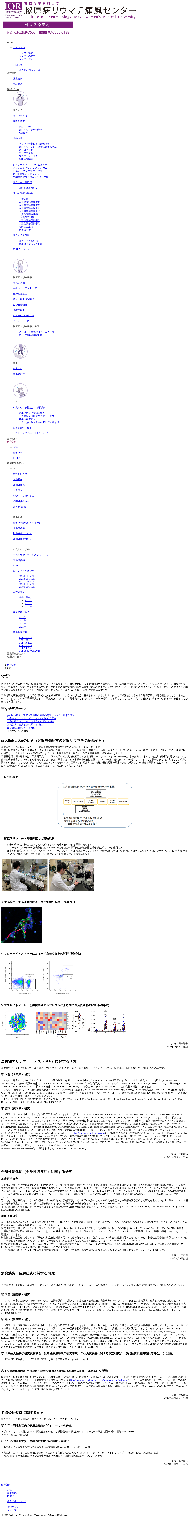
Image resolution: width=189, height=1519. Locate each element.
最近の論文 (19, 592)
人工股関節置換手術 (29, 205)
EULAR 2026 (25, 637)
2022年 (28, 603)
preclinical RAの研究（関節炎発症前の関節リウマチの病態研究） (41, 715)
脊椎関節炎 (19, 310)
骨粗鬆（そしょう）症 (31, 243)
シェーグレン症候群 (23, 315)
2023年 (28, 600)
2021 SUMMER (27, 581)
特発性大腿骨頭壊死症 (31, 335)
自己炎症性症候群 (22, 427)
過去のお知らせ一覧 (29, 70)
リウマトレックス (28, 156)
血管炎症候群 (20, 304)
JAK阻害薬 (19, 174)
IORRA (17, 458)
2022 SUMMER (27, 578)
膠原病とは (19, 283)
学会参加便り (20, 632)
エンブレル (31, 164)
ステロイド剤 (26, 150)
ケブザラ (27, 171)
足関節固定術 (26, 226)
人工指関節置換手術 (29, 220)
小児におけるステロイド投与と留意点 (39, 422)
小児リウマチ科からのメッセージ (30, 555)
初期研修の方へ (21, 501)
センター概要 (26, 53)
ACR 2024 (24, 640)
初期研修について (22, 533)
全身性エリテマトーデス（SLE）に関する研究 (31, 718)
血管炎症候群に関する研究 (21, 727)
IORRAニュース (21, 249)
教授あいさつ (20, 474)
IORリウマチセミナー (24, 571)
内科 (15, 447)
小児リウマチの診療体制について (30, 433)
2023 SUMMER (27, 576)
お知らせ (17, 64)
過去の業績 (25, 597)
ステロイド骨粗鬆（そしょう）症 (36, 332)
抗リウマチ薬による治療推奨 (34, 143)
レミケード (19, 164)
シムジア (17, 171)
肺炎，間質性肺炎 (28, 240)
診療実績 (17, 78)
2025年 (22, 617)
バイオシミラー (33, 174)
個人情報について (16, 1501)
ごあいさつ (19, 47)
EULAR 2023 (25, 648)
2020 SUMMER (27, 584)
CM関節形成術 (26, 217)
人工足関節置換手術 (29, 223)
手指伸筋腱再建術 (28, 214)
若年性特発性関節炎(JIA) (32, 413)
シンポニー (44, 167)
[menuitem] (10, 42)
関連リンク (13, 1507)
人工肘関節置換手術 (29, 211)
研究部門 (6, 1484)
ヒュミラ (42, 164)
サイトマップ (14, 1510)
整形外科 (17, 452)
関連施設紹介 (20, 506)
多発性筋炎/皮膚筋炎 (24, 299)
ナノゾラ (38, 171)
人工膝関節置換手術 (29, 202)
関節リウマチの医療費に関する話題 (38, 147)
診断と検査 (19, 121)
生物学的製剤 (26, 159)
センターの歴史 (27, 56)
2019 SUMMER (27, 586)
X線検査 (23, 133)
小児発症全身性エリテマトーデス (36, 416)
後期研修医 (19, 485)
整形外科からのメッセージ (27, 522)
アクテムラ (19, 167)
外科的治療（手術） (23, 193)
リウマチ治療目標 (22, 182)
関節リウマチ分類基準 (31, 129)
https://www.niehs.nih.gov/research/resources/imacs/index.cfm (99, 1380)
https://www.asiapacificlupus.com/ (89, 1133)
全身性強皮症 (20, 293)
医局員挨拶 (19, 560)
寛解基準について (28, 188)
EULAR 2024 (25, 645)
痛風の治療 (19, 374)
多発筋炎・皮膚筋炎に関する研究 (25, 724)
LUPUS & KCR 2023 (29, 651)
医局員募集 (19, 528)
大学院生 (17, 490)
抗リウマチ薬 (26, 153)
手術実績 (23, 199)
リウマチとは (20, 115)
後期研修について (22, 539)
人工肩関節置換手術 (29, 208)
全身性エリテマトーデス (26, 288)
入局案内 (17, 479)
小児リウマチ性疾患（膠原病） (29, 407)
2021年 (28, 606)
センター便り (26, 59)
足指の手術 (25, 229)
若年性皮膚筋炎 (27, 419)
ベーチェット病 (21, 321)
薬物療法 (17, 138)
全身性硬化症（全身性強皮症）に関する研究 (30, 721)
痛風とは (17, 368)
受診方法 (17, 84)
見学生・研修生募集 (23, 496)
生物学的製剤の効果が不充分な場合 (32, 177)
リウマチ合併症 (21, 235)
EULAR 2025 (25, 643)
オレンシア (31, 167)
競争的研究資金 (21, 612)
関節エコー (25, 126)
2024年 (22, 620)
